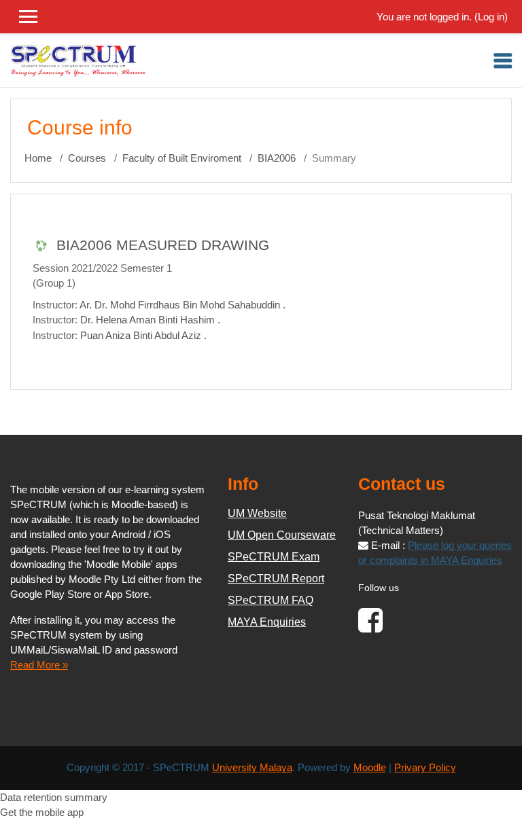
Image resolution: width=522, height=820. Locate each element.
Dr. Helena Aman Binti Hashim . (150, 320)
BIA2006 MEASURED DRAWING (162, 245)
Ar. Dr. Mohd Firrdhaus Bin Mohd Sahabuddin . (182, 305)
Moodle (369, 767)
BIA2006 (277, 158)
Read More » (39, 665)
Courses (87, 158)
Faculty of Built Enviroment (181, 158)
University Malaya (252, 767)
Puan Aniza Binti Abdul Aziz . (143, 335)
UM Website (257, 513)
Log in (491, 17)
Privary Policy (425, 767)
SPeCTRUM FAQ (270, 600)
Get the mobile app (42, 812)
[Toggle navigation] (503, 60)
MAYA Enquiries (267, 622)
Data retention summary (53, 797)
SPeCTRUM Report (276, 578)
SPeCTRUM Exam (273, 557)
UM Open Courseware (282, 535)
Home (38, 158)
